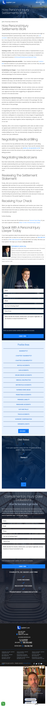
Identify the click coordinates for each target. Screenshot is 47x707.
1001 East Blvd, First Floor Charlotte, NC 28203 (23, 633)
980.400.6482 (37, 691)
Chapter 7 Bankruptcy (24, 356)
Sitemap (25, 663)
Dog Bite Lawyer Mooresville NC (6, 658)
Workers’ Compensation (23, 419)
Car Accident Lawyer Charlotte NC (22, 652)
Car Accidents (24, 370)
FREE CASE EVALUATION (15, 239)
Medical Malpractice (23, 380)
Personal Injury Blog (34, 220)
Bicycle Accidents (23, 365)
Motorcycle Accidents (23, 385)
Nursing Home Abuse (23, 390)
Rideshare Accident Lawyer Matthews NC (22, 655)
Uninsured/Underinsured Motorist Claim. (26, 57)
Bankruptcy (23, 351)
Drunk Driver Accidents (23, 375)
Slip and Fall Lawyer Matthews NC (7, 655)
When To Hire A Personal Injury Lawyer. (29, 222)
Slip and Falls (23, 409)
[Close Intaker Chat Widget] (43, 667)
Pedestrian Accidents (23, 395)
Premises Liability (24, 399)
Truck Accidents (23, 414)
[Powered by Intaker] (36, 704)
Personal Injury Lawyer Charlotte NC (8, 652)
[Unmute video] (25, 667)
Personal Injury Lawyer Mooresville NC (23, 658)
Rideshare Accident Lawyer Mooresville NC (38, 658)
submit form (22, 336)
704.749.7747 (41, 237)
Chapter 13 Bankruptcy (24, 360)
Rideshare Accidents (23, 404)
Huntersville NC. (27, 637)
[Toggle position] (40, 667)
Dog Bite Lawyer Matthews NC (36, 655)
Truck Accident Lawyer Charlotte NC (38, 652)
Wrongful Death (23, 424)
